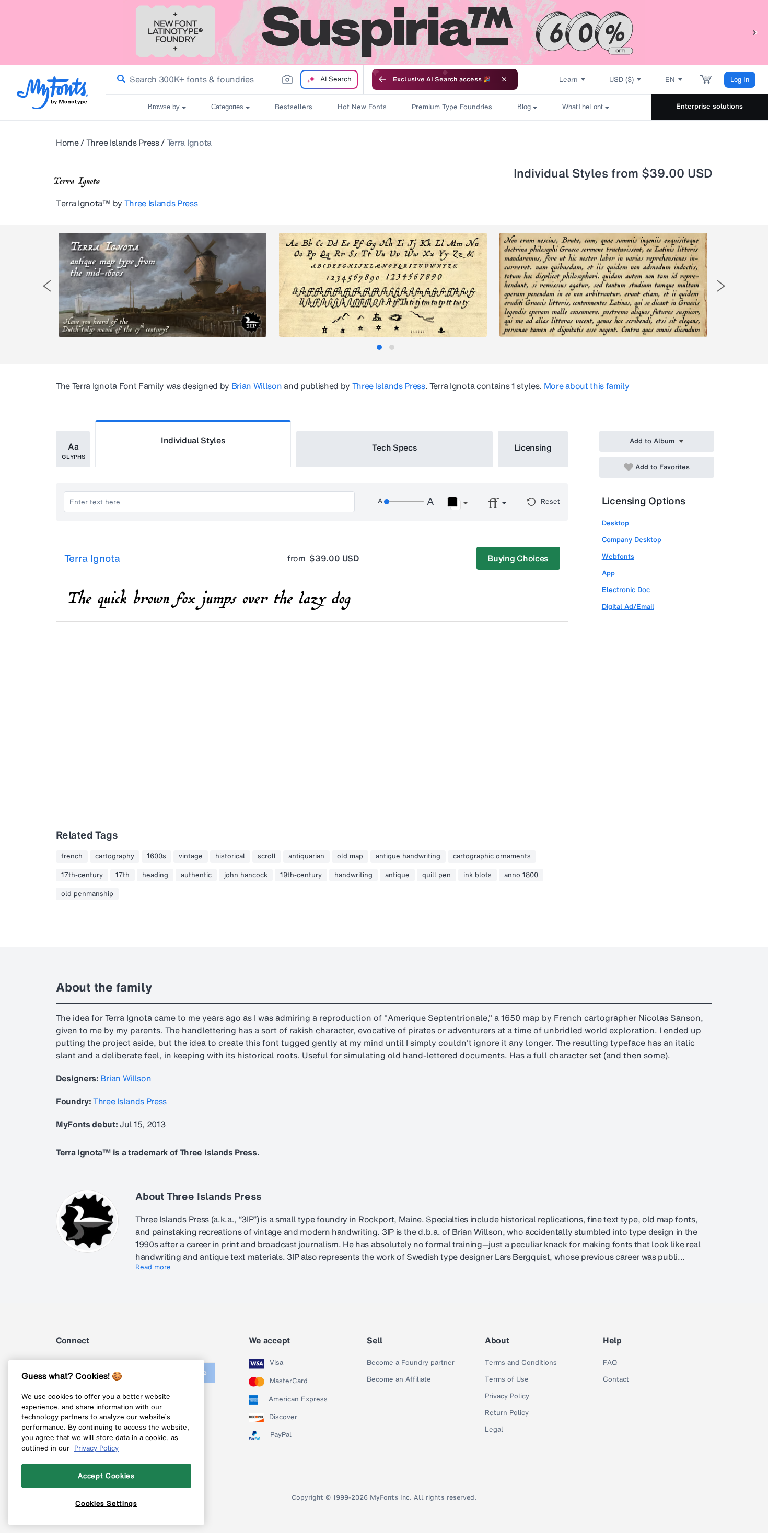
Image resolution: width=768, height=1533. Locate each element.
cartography (114, 856)
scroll (267, 856)
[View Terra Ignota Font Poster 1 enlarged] (162, 285)
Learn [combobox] (568, 80)
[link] (119, 79)
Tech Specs (394, 447)
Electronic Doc (626, 590)
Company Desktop (631, 540)
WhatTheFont (582, 107)
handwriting (353, 875)
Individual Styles (193, 440)
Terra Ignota (92, 558)
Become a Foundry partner (411, 1363)
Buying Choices (518, 558)
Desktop (615, 523)
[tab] (379, 347)
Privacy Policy (507, 1396)
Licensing (533, 447)
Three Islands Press (122, 142)
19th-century (301, 875)
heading (155, 875)
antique (397, 875)
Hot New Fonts (362, 107)
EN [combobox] (670, 80)
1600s (156, 856)
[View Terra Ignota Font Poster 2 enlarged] (383, 285)
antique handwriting (408, 856)
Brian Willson (256, 386)
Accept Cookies (106, 1475)
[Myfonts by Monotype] (52, 93)
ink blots (477, 875)
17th (122, 875)
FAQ (610, 1363)
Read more (153, 1267)
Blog (524, 107)
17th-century (82, 875)
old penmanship (87, 894)
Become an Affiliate (399, 1379)
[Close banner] (504, 79)
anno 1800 (521, 875)
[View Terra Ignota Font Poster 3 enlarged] (603, 285)
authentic (196, 875)
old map (350, 856)
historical (230, 856)
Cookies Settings (106, 1503)
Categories (227, 107)
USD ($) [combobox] (621, 80)
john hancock (245, 875)
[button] (755, 32)
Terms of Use (507, 1379)
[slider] (404, 501)
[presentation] (47, 286)
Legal (494, 1429)
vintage (191, 856)
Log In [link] (739, 80)
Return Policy (507, 1413)
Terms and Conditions (521, 1363)
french (72, 856)
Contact (616, 1379)
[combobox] (234, 79)
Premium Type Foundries (452, 107)
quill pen (436, 875)
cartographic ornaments (492, 856)
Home (67, 142)
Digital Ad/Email (628, 606)
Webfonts (618, 556)
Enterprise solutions (709, 106)
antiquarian (306, 856)
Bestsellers (293, 107)
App (608, 573)
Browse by (164, 107)
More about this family (587, 386)
